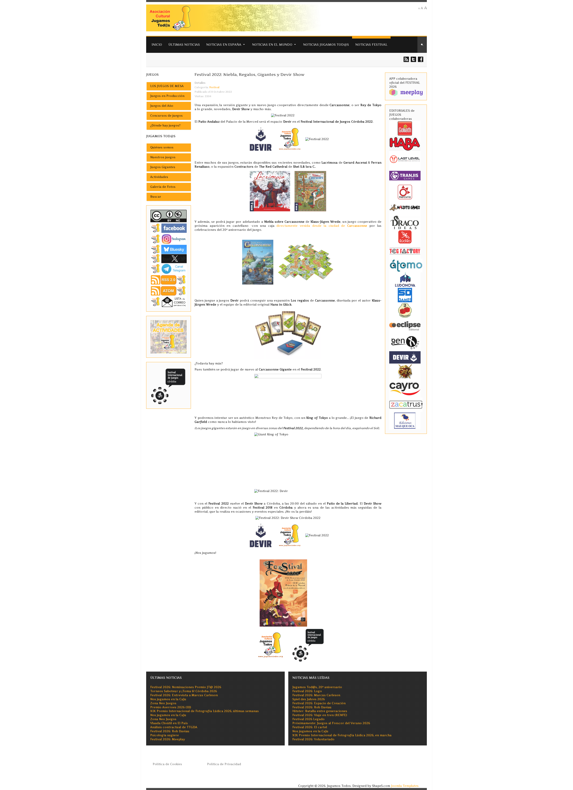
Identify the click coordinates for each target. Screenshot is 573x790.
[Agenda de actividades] (168, 336)
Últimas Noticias (184, 44)
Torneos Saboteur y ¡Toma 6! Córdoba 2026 (183, 691)
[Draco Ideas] (405, 222)
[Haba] (405, 143)
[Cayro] (405, 388)
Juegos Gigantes (162, 167)
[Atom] (168, 290)
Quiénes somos (161, 147)
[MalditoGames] (405, 207)
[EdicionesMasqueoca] (405, 420)
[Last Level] (405, 158)
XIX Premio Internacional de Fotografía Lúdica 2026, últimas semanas (204, 711)
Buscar (155, 196)
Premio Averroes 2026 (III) (170, 707)
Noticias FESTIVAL (371, 44)
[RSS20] (168, 279)
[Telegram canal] (168, 268)
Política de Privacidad (224, 764)
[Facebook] (168, 228)
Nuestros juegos (162, 157)
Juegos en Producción (167, 96)
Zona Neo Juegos (163, 703)
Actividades (159, 177)
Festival (214, 87)
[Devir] (405, 357)
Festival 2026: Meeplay (167, 739)
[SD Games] (405, 294)
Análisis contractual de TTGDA (173, 727)
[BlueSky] (168, 249)
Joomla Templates (405, 786)
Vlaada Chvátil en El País (169, 723)
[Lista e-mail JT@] (168, 301)
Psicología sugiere (164, 735)
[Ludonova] (405, 279)
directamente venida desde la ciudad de (321, 225)
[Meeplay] (406, 92)
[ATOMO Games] (406, 265)
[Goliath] (405, 128)
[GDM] (405, 371)
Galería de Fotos (162, 186)
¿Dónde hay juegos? (165, 125)
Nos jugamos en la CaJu (168, 699)
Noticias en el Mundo (272, 44)
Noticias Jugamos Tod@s (326, 44)
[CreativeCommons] (168, 216)
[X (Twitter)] (168, 258)
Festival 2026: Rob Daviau (169, 731)
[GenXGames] (405, 341)
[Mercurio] (405, 191)
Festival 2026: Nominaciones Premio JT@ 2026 (185, 687)
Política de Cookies (167, 764)
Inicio (157, 44)
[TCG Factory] (405, 251)
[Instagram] (168, 239)
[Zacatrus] (406, 404)
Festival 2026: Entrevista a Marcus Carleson (184, 695)
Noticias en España (223, 44)
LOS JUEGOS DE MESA (167, 86)
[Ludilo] (405, 236)
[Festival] (168, 385)
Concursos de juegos (166, 115)
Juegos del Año (161, 105)
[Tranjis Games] (405, 175)
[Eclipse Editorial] (405, 325)
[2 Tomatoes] (405, 310)
